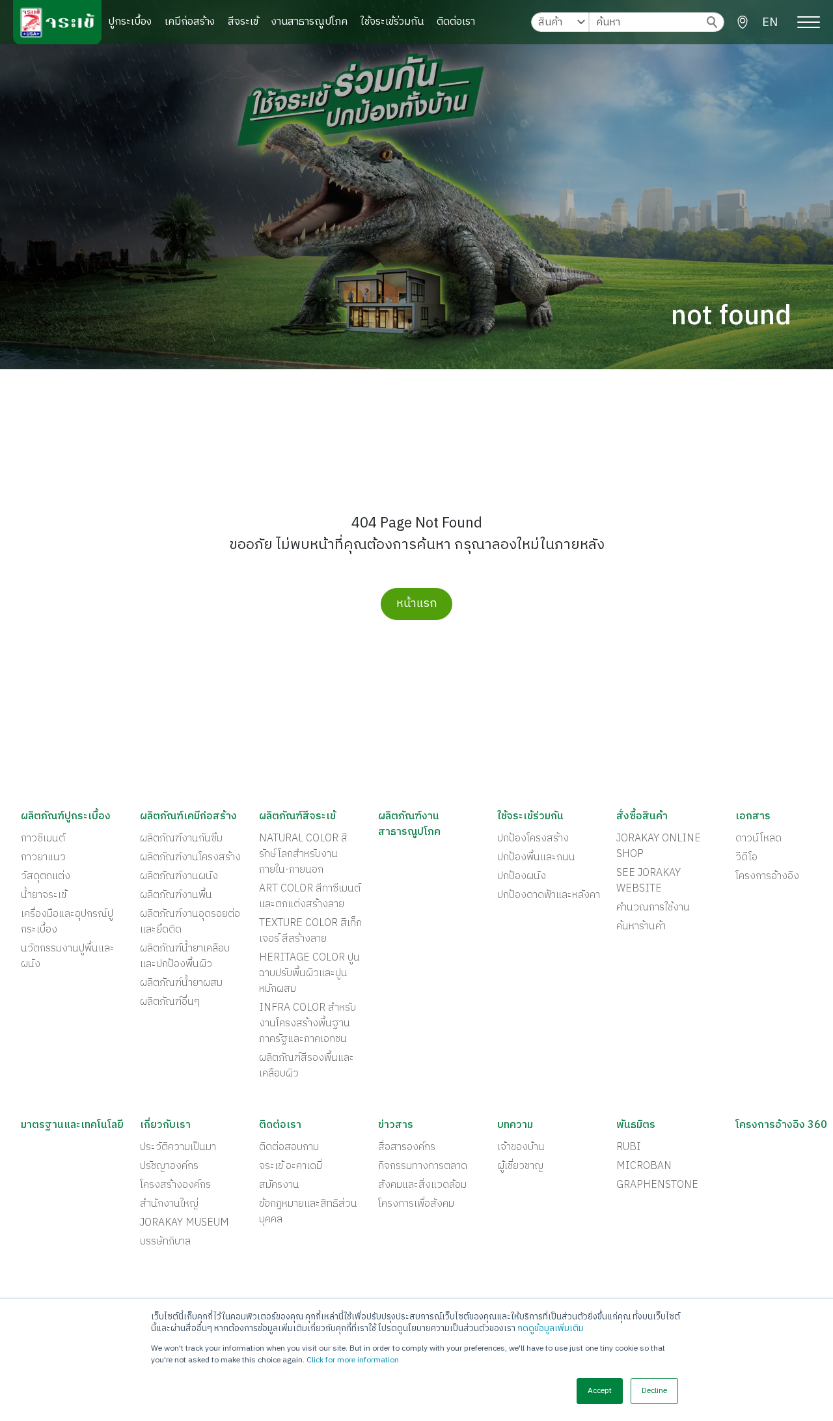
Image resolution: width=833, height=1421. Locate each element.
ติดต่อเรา (456, 22)
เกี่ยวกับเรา (165, 1125)
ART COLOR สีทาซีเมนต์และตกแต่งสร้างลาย (310, 896)
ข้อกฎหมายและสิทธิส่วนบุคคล (308, 1212)
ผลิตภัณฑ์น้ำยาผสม (181, 983)
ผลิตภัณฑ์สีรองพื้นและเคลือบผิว (306, 1066)
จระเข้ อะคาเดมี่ (290, 1166)
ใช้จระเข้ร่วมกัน (392, 22)
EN (770, 23)
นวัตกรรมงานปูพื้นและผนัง (68, 956)
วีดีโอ (746, 857)
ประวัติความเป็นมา (178, 1147)
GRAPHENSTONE (657, 1185)
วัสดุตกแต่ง (45, 876)
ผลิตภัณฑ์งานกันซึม (181, 839)
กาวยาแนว (43, 857)
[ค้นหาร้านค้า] (742, 22)
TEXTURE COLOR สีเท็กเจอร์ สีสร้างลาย (310, 931)
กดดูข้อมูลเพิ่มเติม (550, 1328)
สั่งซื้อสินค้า (642, 816)
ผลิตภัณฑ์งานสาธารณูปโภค (409, 824)
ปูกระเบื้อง (130, 22)
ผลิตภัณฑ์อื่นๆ (170, 1002)
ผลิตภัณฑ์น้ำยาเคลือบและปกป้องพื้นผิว (185, 956)
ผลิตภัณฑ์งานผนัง (179, 876)
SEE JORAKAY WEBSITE (648, 881)
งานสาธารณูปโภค (309, 22)
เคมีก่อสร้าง (190, 22)
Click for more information (353, 1360)
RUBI (628, 1147)
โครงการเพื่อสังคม (416, 1204)
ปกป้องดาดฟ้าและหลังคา (548, 895)
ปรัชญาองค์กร (169, 1166)
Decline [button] (654, 1391)
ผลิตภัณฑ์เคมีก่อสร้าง (188, 816)
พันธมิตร (635, 1125)
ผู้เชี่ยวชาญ (520, 1166)
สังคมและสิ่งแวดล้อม (422, 1185)
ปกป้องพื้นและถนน (536, 857)
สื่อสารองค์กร (406, 1147)
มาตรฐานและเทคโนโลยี (72, 1125)
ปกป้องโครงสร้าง (533, 839)
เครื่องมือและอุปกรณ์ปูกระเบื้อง (67, 922)
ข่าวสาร (395, 1125)
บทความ (515, 1125)
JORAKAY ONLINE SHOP (658, 846)
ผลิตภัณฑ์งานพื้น (176, 895)
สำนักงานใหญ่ (169, 1204)
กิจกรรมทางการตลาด (422, 1166)
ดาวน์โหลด (758, 839)
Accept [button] (600, 1391)
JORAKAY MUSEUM (184, 1223)
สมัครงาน (279, 1185)
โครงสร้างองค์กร (175, 1185)
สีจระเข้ (243, 22)
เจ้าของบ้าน (521, 1147)
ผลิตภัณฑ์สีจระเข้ (297, 816)
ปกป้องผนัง (521, 876)
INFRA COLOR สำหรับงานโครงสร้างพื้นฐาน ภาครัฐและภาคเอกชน (307, 1023)
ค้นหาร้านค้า (641, 927)
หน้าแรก (416, 603)
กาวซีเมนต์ (43, 839)
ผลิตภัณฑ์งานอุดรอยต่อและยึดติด (190, 922)
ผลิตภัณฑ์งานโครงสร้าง (190, 857)
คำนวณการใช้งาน (653, 908)
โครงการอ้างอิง (767, 876)
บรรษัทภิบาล (165, 1242)
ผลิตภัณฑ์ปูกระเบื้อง (66, 816)
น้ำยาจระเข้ (43, 895)
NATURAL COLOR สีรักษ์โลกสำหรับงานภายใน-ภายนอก (303, 854)
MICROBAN (644, 1166)
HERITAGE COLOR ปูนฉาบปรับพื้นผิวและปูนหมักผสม (309, 973)
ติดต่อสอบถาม (289, 1147)
